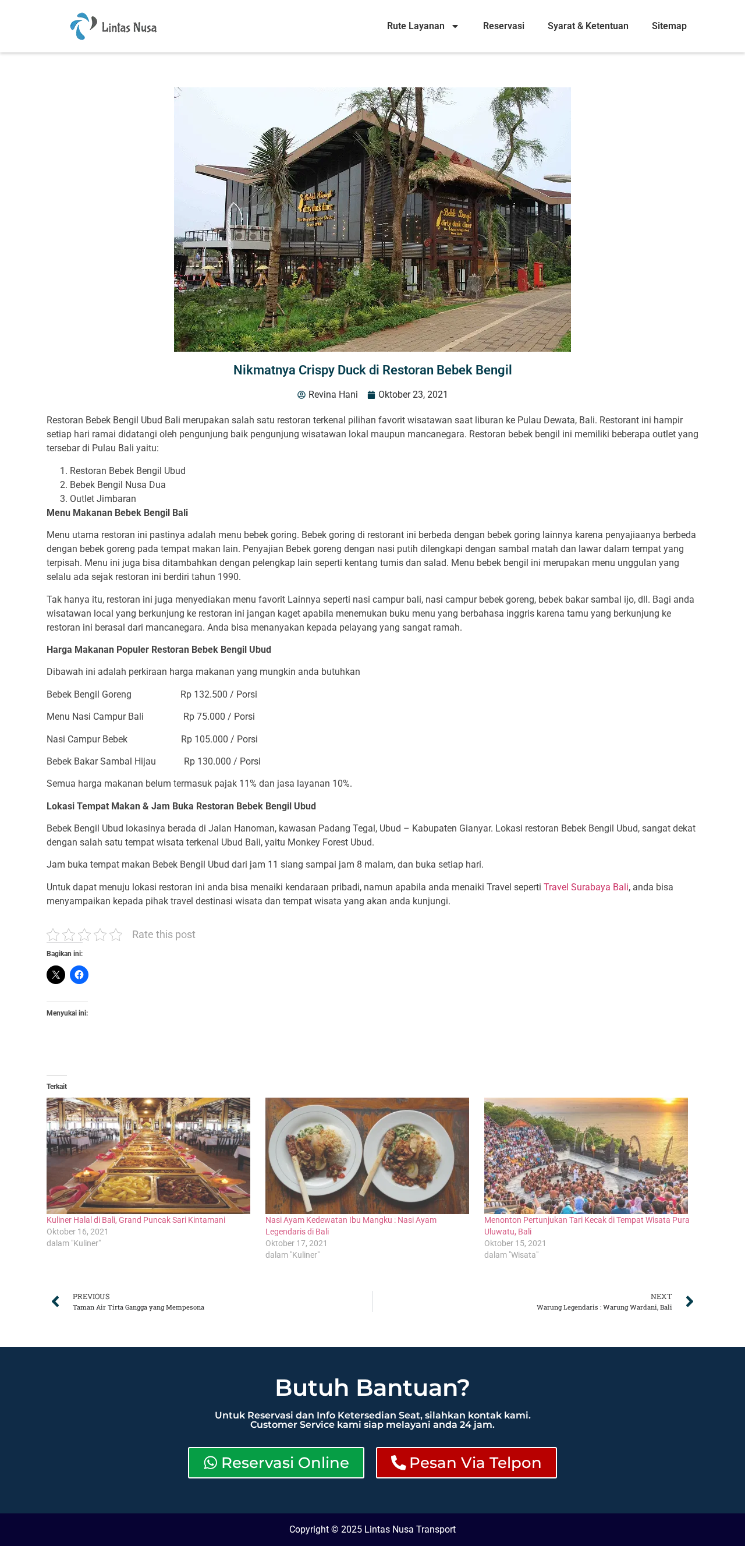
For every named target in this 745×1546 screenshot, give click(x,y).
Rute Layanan (416, 25)
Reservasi (503, 25)
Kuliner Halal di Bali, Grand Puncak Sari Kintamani (136, 1220)
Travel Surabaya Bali (586, 887)
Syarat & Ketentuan (588, 25)
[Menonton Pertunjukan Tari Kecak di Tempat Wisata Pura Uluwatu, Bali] (587, 1156)
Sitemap (669, 25)
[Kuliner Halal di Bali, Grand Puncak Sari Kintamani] (150, 1156)
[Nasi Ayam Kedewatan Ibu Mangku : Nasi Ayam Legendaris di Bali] (369, 1156)
